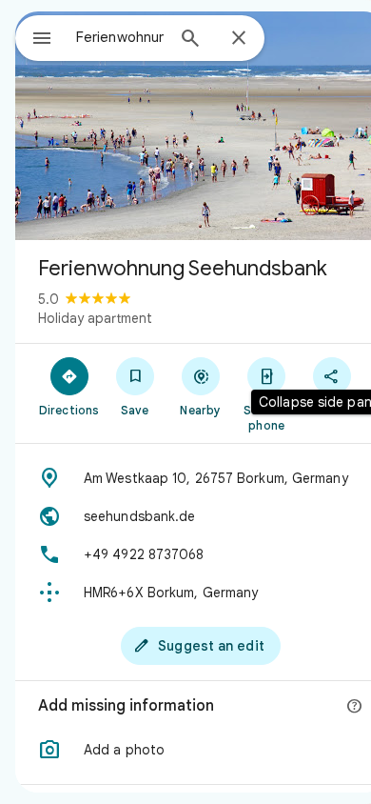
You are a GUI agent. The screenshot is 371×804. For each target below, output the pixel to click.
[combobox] (120, 37)
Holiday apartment (95, 318)
